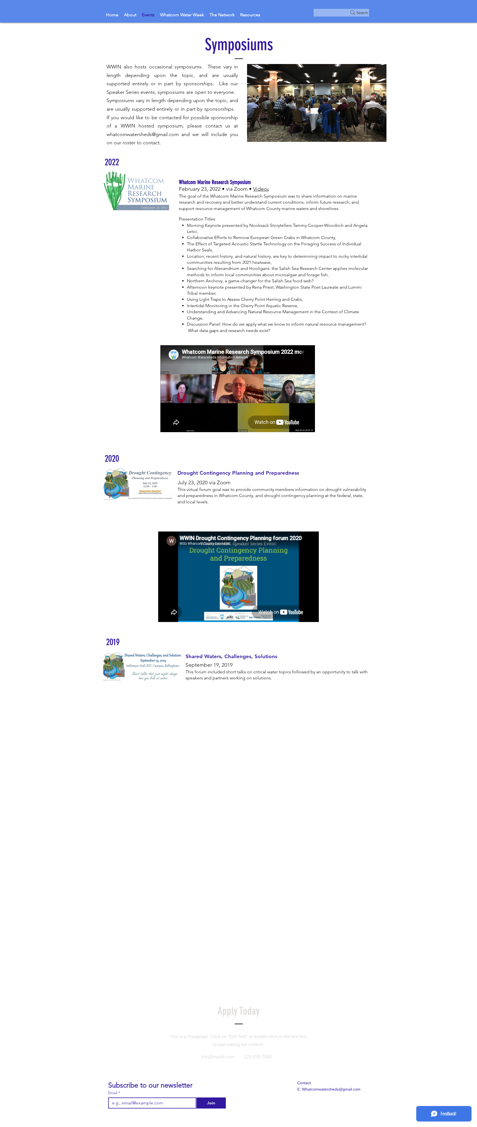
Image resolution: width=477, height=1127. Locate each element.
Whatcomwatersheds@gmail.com (331, 1089)
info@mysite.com (218, 1056)
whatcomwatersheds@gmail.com (143, 134)
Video (261, 189)
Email (114, 1093)
